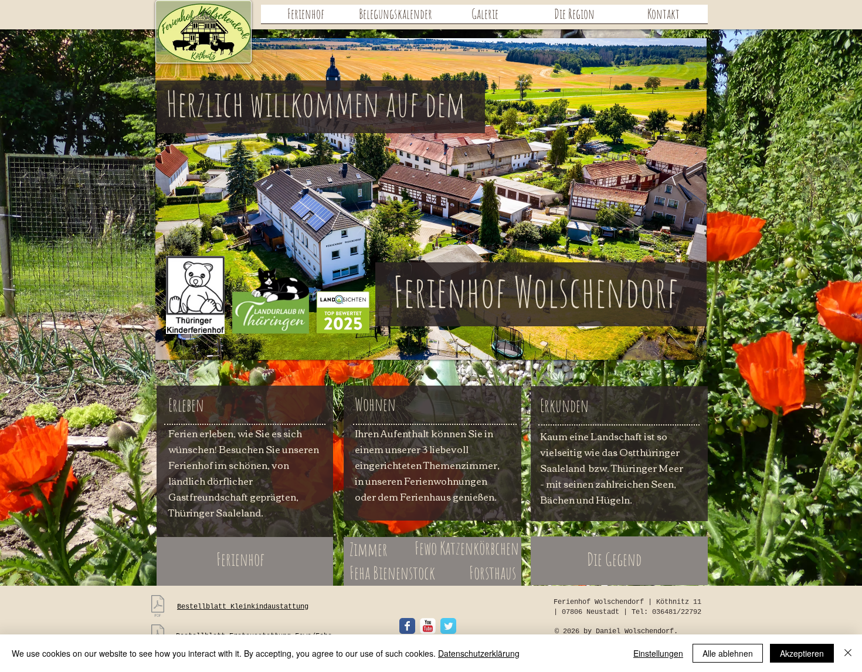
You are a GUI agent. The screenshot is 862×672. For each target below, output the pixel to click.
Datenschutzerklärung (479, 653)
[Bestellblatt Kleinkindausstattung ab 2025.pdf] (157, 607)
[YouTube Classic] (428, 626)
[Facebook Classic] (407, 626)
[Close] (848, 653)
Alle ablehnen (728, 653)
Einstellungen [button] (658, 653)
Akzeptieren (802, 653)
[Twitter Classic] (448, 626)
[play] (678, 349)
